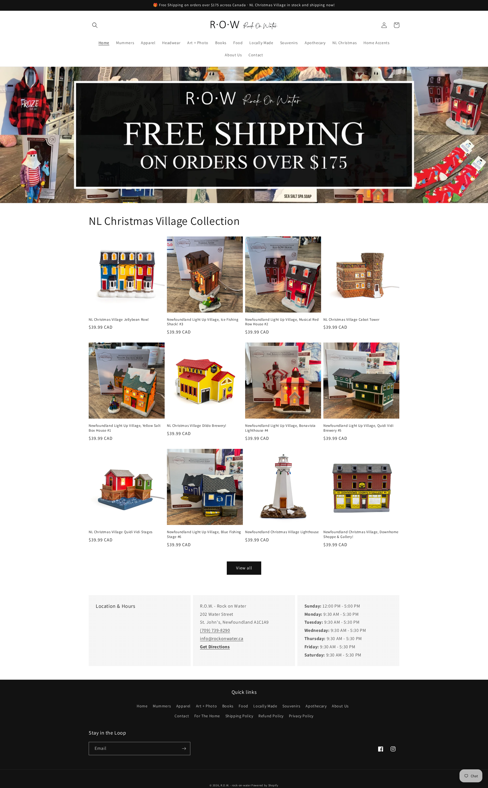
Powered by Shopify (264, 785)
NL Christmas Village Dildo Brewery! (196, 425)
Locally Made (265, 706)
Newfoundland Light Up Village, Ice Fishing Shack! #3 (202, 322)
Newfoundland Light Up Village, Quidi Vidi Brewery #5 (358, 428)
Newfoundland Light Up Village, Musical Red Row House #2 (282, 322)
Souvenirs (291, 706)
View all (244, 567)
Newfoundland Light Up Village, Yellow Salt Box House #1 (124, 428)
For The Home (207, 715)
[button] (95, 25)
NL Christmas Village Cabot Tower (351, 319)
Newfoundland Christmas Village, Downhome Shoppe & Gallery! (360, 534)
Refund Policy (271, 715)
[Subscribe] (184, 748)
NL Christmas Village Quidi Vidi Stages (120, 532)
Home (142, 706)
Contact (182, 715)
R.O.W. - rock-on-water (235, 785)
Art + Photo (206, 706)
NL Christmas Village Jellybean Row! (119, 319)
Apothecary (316, 706)
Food (243, 706)
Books (228, 706)
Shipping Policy (239, 715)
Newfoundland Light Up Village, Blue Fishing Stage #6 (204, 534)
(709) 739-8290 (215, 630)
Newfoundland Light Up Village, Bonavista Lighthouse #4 (280, 428)
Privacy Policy (301, 715)
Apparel (183, 706)
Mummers (162, 706)
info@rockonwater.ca (221, 638)
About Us (340, 706)
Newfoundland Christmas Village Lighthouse (282, 532)
